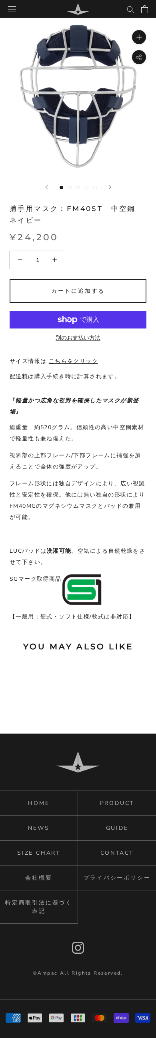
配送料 (19, 376)
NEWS (38, 828)
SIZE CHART (38, 853)
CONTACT (117, 853)
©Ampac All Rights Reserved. (78, 973)
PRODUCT (117, 803)
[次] (110, 187)
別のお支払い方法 (78, 338)
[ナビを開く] (12, 9)
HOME (38, 803)
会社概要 (38, 878)
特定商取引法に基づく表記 (38, 907)
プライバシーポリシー (117, 878)
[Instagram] (78, 948)
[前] (46, 187)
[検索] (130, 9)
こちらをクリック (73, 361)
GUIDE (117, 828)
